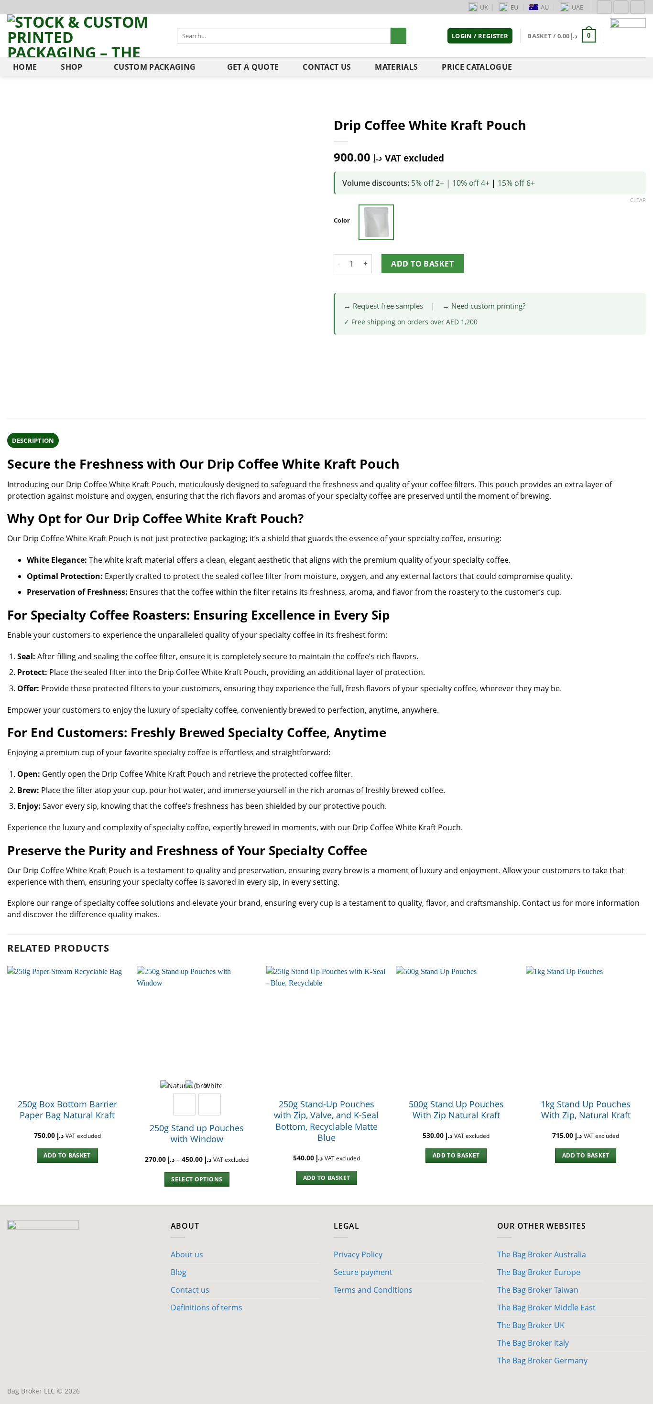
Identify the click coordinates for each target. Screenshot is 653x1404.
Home (25, 67)
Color (342, 220)
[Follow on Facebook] (604, 7)
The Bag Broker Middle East (546, 1307)
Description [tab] (33, 440)
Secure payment (363, 1272)
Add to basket (422, 263)
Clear (638, 200)
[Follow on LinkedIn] (637, 7)
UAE (577, 7)
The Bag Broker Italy (533, 1343)
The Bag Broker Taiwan (537, 1290)
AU (545, 7)
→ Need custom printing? (483, 306)
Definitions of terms (206, 1307)
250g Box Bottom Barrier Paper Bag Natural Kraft (67, 1110)
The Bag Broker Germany (542, 1360)
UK (484, 7)
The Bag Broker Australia (541, 1254)
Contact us (327, 67)
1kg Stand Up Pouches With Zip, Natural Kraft (586, 1110)
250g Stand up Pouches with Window (197, 1134)
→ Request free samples (383, 306)
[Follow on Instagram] (621, 7)
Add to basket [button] (67, 1155)
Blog (178, 1272)
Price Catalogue (477, 67)
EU (514, 7)
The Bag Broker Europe (538, 1272)
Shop (71, 67)
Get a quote (253, 67)
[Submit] (398, 36)
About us (187, 1254)
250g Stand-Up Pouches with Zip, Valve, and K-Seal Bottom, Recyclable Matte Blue (326, 1121)
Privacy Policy (358, 1254)
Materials (396, 67)
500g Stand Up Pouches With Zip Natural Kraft (456, 1110)
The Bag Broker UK (531, 1325)
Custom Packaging (155, 67)
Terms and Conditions (373, 1290)
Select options (196, 1179)
